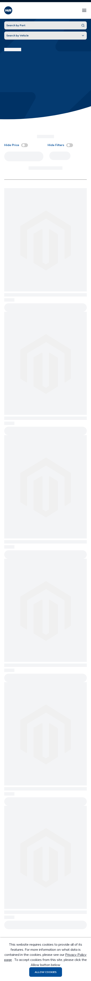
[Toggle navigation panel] (84, 10)
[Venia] (8, 10)
